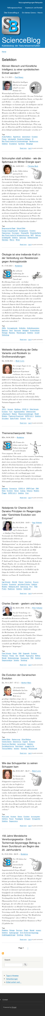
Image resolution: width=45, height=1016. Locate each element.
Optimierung (24, 587)
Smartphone (13, 144)
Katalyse (34, 584)
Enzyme (35, 582)
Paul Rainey (19, 77)
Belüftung (17, 409)
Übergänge (29, 144)
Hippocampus (6, 233)
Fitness (4, 139)
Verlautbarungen (12, 979)
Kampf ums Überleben (9, 744)
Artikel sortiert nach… (14, 982)
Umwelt (37, 333)
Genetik (22, 656)
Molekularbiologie (13, 658)
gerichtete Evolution (24, 584)
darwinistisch (26, 137)
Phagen (4, 493)
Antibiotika (22, 328)
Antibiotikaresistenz (33, 328)
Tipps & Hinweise (12, 975)
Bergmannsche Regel (8, 228)
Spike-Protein (14, 418)
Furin (10, 412)
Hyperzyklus (30, 656)
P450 (35, 587)
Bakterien (5, 330)
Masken (14, 414)
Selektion (5, 144)
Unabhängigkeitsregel (8, 935)
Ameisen (13, 816)
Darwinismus (17, 742)
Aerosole (10, 409)
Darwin (15, 653)
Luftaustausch (6, 414)
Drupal (14, 1007)
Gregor (26, 930)
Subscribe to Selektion (3, 953)
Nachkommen (33, 141)
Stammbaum (19, 746)
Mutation (4, 416)
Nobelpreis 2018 (14, 587)
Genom (16, 491)
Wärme (12, 240)
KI (32, 139)
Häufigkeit (25, 330)
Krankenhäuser (35, 330)
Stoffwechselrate (33, 238)
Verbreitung (5, 335)
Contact (5, 999)
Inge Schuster (37, 522)
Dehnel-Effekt (21, 228)
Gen (17, 656)
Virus (28, 418)
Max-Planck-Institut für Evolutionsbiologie (15, 141)
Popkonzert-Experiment (16, 416)
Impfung (22, 491)
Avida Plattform (7, 137)
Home (4, 51)
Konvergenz (15, 233)
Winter (18, 240)
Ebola (4, 491)
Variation (16, 660)
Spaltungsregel (13, 933)
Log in (30, 148)
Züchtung (27, 935)
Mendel (4, 658)
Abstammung (16, 739)
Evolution (35, 137)
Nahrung (37, 235)
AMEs (4, 328)
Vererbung (24, 660)
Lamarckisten (21, 744)
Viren (27, 493)
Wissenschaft (32, 748)
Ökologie (5, 333)
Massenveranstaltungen (25, 414)
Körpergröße (25, 233)
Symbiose (21, 144)
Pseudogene (19, 819)
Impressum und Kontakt (33, 7)
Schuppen (27, 819)
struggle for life (29, 746)
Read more (23, 148)
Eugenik (25, 742)
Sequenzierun (13, 821)
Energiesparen (23, 231)
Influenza (29, 491)
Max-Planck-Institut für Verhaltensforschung (15, 235)
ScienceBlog (21, 40)
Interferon (5, 819)
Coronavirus (13, 488)
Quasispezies (24, 658)
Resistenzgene (21, 333)
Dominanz (19, 930)
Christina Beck (33, 166)
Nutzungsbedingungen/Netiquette (30, 2)
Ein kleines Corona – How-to (32, 12)
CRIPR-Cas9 (30, 488)
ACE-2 (4, 409)
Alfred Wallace (26, 739)
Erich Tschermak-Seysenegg (29, 933)
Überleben (5, 240)
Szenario (23, 418)
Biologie (12, 930)
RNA (32, 658)
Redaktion (18, 266)
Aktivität (14, 582)
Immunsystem (35, 816)
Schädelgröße (6, 238)
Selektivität (27, 589)
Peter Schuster (37, 608)
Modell (37, 414)
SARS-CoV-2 (29, 416)
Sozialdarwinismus (8, 746)
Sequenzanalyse (7, 660)
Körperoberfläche (35, 233)
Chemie (20, 582)
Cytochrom (28, 582)
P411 (31, 587)
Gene (11, 330)
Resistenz (12, 333)
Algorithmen (17, 137)
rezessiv (38, 930)
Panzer (11, 819)
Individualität (12, 139)
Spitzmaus (22, 238)
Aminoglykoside (12, 328)
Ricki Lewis (20, 361)
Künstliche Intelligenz (24, 139)
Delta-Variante (34, 409)
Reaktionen (11, 589)
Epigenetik (26, 653)
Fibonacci (5, 656)
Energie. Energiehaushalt (10, 231)
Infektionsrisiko (31, 412)
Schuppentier (36, 819)
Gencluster (17, 330)
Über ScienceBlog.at (11, 12)
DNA (37, 488)
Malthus (37, 656)
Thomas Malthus (7, 748)
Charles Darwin (7, 742)
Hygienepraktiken (19, 412)
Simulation (5, 418)
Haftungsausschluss (14, 7)
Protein (4, 589)
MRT (32, 235)
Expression (12, 584)
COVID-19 (25, 409)
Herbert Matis (26, 682)
